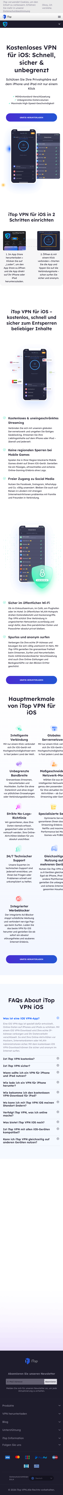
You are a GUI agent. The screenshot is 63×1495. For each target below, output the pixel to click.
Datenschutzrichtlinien (18, 1477)
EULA (11, 1479)
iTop (31, 1361)
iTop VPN (7, 17)
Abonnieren (50, 1381)
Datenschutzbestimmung (16, 11)
